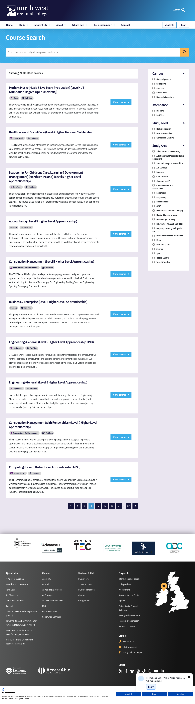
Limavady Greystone (165, 97)
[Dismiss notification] (189, 677)
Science (159, 249)
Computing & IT (163, 181)
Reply (151, 687)
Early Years (161, 193)
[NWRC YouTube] (156, 671)
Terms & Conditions (127, 626)
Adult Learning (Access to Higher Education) (168, 157)
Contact (9, 606)
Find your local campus (133, 652)
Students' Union (85, 584)
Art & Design (161, 168)
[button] (23, 25)
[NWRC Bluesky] (132, 671)
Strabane (160, 88)
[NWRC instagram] (138, 671)
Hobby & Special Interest (166, 215)
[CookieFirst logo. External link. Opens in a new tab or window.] (3, 689)
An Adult (45, 584)
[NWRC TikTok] (143, 671)
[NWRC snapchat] (150, 671)
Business (160, 172)
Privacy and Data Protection (130, 615)
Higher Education (163, 129)
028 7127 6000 (128, 642)
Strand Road (161, 93)
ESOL (44, 606)
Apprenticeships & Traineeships (169, 163)
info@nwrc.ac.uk (130, 647)
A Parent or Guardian (15, 579)
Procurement (124, 590)
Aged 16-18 (46, 579)
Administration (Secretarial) (168, 151)
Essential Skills (162, 202)
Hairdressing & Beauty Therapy (169, 211)
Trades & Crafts (162, 258)
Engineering (161, 197)
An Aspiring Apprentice (52, 590)
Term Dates (10, 590)
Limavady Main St (163, 79)
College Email (84, 601)
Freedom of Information (129, 621)
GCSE (158, 206)
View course (120, 102)
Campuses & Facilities (15, 601)
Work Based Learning (165, 138)
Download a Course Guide (17, 584)
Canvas (81, 595)
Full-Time (160, 111)
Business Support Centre (129, 595)
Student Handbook (86, 590)
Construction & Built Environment (163, 187)
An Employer (47, 595)
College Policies (125, 584)
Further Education (164, 133)
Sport (158, 253)
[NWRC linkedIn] (162, 671)
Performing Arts (163, 245)
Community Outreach (51, 617)
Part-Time (160, 115)
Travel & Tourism (163, 262)
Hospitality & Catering (165, 219)
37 (128, 506)
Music (158, 240)
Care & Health (162, 177)
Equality (122, 601)
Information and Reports (129, 579)
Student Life (83, 579)
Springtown (161, 84)
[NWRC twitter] (121, 671)
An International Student (52, 601)
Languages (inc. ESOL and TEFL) (169, 224)
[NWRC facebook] (126, 671)
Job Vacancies (12, 595)
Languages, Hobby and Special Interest (167, 229)
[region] (166, 679)
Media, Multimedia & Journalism (169, 236)
